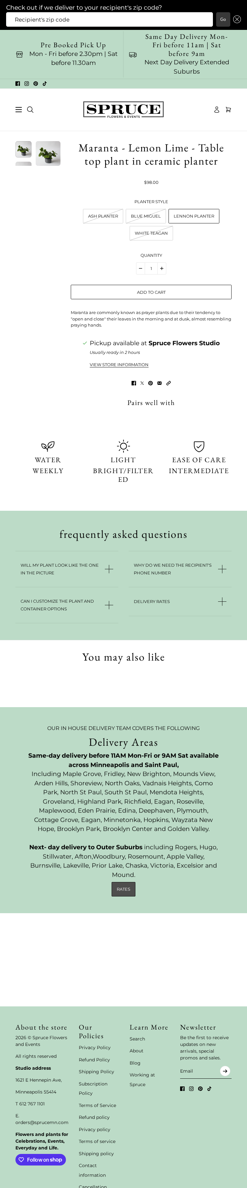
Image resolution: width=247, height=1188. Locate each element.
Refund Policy (94, 1060)
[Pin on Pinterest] (150, 383)
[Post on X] (142, 383)
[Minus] (140, 268)
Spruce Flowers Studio (184, 343)
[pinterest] (35, 83)
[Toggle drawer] (18, 109)
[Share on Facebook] (133, 383)
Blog (135, 1063)
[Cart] (228, 109)
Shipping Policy (96, 1072)
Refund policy (94, 1117)
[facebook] (17, 83)
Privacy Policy (95, 1047)
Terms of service (97, 1141)
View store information (119, 365)
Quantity (151, 255)
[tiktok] (44, 83)
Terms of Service (97, 1105)
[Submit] (225, 1071)
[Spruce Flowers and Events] (123, 110)
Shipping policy (96, 1153)
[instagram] (26, 83)
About (136, 1051)
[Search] (30, 109)
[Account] (217, 109)
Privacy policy (94, 1129)
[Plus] (161, 268)
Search (137, 1039)
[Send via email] (159, 383)
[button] (235, 19)
